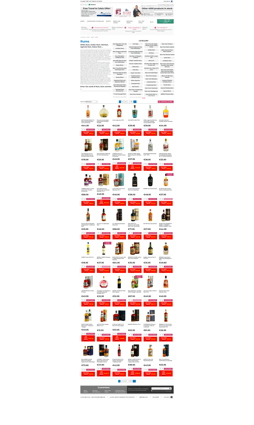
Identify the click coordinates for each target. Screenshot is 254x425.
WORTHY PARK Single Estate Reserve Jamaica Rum (134, 155)
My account (156, 397)
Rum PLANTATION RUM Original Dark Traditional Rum (88, 225)
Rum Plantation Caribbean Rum (119, 56)
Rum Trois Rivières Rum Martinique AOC (120, 69)
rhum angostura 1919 (118, 120)
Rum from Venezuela (151, 88)
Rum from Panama (167, 44)
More (143, 98)
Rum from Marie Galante (167, 47)
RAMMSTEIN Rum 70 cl (134, 324)
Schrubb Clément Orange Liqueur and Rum (166, 121)
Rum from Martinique (151, 72)
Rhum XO (151, 60)
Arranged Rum (135, 83)
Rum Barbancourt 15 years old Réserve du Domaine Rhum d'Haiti (87, 155)
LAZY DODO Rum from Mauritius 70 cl (118, 189)
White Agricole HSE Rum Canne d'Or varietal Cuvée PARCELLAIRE (150, 121)
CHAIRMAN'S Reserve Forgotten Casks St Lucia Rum (150, 325)
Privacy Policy (168, 390)
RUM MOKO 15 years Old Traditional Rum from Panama (119, 258)
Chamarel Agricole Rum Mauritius (120, 73)
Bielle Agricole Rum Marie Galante (167, 50)
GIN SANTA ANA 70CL (134, 120)
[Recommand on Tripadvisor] (92, 5)
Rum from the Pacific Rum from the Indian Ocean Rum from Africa (167, 71)
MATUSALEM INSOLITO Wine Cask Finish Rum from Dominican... (87, 121)
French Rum (167, 85)
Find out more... (85, 16)
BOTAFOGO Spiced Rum (150, 223)
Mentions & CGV (144, 397)
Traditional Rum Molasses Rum (135, 76)
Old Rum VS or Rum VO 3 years (151, 69)
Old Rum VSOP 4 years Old (151, 56)
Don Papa (135, 44)
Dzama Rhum (120, 77)
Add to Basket (90, 129)
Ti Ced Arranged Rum (120, 94)
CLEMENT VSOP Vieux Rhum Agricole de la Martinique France (103, 361)
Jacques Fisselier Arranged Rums (167, 81)
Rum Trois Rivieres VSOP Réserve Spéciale (165, 360)
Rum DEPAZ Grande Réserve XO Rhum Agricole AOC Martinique (88, 361)
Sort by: (82, 101)
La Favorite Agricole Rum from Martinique (135, 52)
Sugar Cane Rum (135, 73)
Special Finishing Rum (167, 88)
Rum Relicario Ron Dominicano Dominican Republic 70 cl (103, 190)
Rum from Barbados (151, 79)
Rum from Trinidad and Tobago (135, 90)
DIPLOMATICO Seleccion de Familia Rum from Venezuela (133, 225)
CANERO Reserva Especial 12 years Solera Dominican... (118, 155)
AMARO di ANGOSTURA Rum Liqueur (118, 291)
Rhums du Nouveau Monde (167, 76)
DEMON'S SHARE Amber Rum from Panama (134, 258)
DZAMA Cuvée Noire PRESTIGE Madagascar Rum (165, 258)
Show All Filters (166, 101)
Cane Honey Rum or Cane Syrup (151, 95)
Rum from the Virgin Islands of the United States (151, 45)
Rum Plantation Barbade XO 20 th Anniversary (103, 154)
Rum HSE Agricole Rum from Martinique (119, 61)
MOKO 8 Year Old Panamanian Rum (148, 360)
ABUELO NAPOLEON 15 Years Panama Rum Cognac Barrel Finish (134, 361)
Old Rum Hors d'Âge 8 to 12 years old (151, 64)
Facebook (172, 1)
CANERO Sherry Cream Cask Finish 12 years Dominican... (87, 190)
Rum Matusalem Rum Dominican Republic (120, 85)
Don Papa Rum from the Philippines (120, 44)
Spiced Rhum (167, 91)
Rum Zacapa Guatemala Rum (120, 52)
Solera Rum (167, 57)
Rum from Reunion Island (167, 54)
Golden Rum (151, 50)
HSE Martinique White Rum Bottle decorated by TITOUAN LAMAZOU (165, 155)
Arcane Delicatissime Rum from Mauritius (134, 189)
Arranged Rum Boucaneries (120, 90)
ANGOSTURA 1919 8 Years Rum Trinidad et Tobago (87, 325)
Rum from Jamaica (135, 94)
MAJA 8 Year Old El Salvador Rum (164, 291)
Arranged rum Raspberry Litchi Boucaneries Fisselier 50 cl (103, 292)
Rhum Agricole (135, 80)
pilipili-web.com (100, 397)
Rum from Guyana (151, 76)
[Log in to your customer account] (142, 14)
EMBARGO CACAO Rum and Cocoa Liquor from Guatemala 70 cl (165, 325)
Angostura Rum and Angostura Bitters (119, 81)
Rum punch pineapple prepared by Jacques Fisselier (103, 121)
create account (150, 15)
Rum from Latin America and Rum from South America (167, 65)
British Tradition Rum (135, 60)
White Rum (135, 66)
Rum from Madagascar (151, 91)
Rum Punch (135, 86)
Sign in (145, 15)
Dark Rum (135, 69)
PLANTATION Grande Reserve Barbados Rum (165, 189)
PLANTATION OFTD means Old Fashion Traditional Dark (117, 361)
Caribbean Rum (167, 60)
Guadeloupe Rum (151, 85)
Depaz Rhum (119, 65)
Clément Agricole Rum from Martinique (135, 47)
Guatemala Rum (151, 82)
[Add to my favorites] (88, 111)
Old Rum (151, 53)
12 (131, 101)
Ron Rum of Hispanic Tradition (135, 56)
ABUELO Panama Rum (167, 94)
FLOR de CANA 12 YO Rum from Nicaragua (118, 325)
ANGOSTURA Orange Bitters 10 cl (102, 325)
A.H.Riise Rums (120, 48)
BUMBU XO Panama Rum (150, 188)
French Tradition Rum (135, 63)
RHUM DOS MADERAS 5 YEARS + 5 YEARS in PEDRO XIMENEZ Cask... (165, 225)
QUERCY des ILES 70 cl (87, 257)
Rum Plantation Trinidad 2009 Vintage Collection (134, 291)
